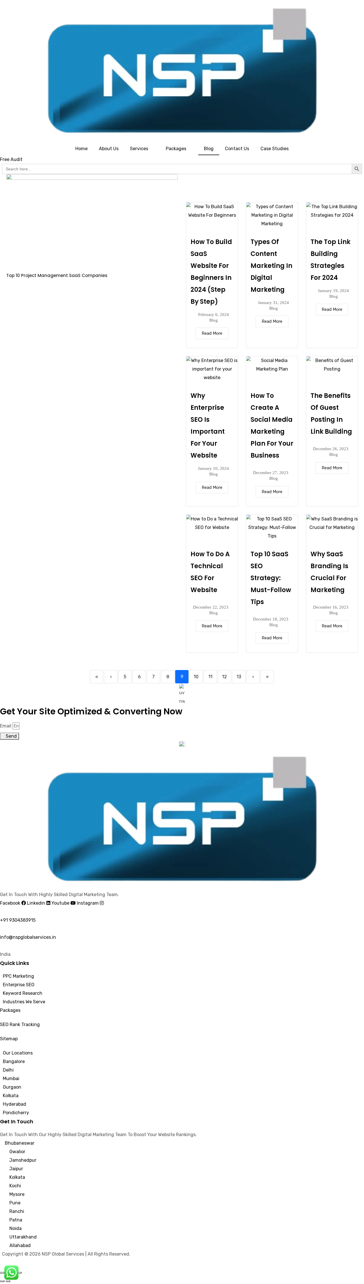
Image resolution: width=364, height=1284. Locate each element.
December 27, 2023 (270, 473)
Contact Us (237, 148)
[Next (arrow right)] (8, 1281)
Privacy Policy (17, 1262)
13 (239, 676)
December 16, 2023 (330, 607)
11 (210, 676)
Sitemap (9, 1038)
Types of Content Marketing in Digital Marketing (271, 265)
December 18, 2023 (270, 619)
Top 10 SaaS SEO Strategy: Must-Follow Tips (271, 578)
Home (81, 148)
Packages (176, 148)
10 (196, 676)
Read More (212, 333)
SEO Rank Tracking (20, 1024)
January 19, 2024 (333, 291)
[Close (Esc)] (19, 1272)
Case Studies (274, 148)
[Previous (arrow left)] (2, 1281)
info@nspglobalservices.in (28, 937)
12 (224, 676)
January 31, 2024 (273, 303)
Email (5, 726)
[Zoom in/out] (2, 1272)
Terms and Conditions (58, 1262)
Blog (209, 148)
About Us (109, 148)
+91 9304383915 (18, 920)
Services (139, 148)
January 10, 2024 (213, 468)
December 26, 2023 (330, 449)
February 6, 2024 (213, 315)
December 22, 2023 (210, 607)
